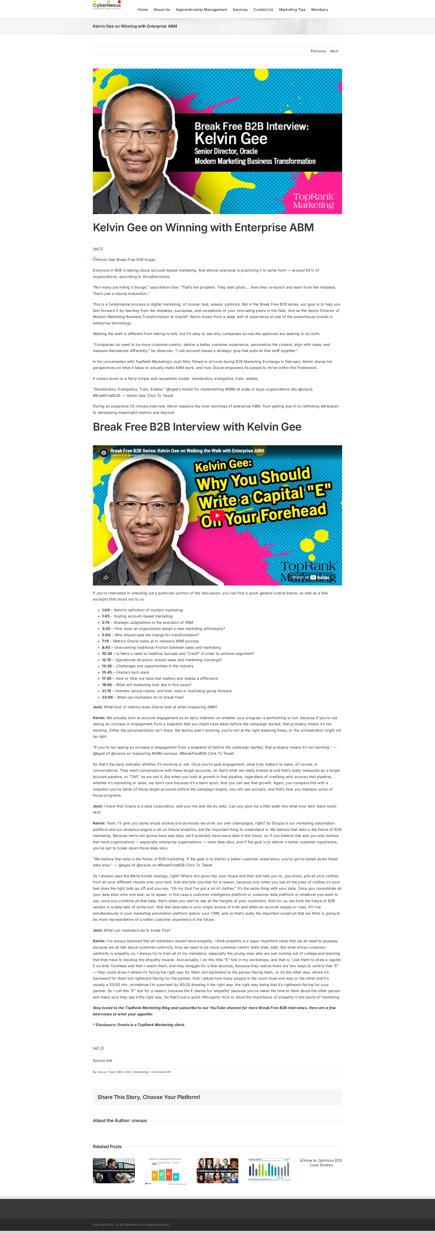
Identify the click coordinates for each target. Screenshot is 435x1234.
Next (334, 51)
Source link (103, 1060)
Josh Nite (181, 361)
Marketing (141, 1072)
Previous (318, 51)
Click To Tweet (160, 395)
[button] (335, 9)
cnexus (102, 1072)
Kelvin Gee (168, 287)
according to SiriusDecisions (144, 276)
